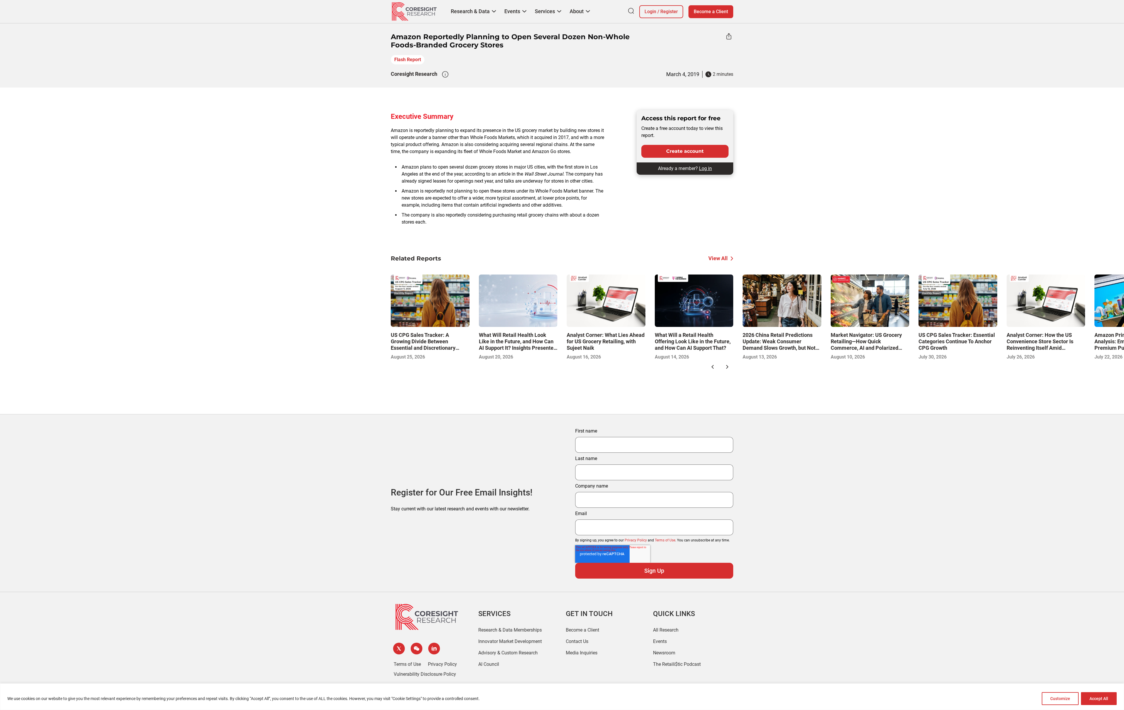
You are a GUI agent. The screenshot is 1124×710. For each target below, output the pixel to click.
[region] (562, 696)
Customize (1060, 698)
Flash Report (407, 59)
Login (650, 11)
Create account (685, 151)
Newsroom (664, 653)
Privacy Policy (636, 540)
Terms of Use (665, 540)
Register (669, 11)
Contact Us (577, 641)
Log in (705, 168)
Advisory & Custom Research (508, 653)
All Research (665, 630)
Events (660, 641)
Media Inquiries (581, 653)
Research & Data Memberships (510, 630)
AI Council (488, 664)
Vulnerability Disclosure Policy (425, 674)
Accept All (1098, 698)
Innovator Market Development (510, 641)
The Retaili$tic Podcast (677, 664)
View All (718, 258)
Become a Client (711, 11)
